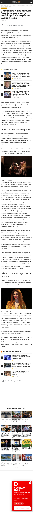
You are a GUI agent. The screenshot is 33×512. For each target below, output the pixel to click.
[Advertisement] (16, 394)
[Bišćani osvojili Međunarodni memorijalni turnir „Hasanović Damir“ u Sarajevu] (27, 414)
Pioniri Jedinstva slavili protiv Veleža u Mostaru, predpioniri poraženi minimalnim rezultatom (16, 421)
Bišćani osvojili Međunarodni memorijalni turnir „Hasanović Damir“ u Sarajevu (26, 421)
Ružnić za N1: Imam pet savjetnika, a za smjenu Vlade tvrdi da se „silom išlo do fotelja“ (16, 463)
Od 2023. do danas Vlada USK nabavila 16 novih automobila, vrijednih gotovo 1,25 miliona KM (6, 420)
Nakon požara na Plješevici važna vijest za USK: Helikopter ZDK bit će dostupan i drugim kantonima (5, 463)
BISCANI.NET (9, 508)
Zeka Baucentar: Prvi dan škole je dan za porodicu (27, 448)
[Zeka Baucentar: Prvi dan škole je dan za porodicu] (27, 443)
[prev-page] (15, 468)
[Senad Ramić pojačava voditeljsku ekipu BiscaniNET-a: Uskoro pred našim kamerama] (6, 443)
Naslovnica (3, 5)
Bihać (11, 5)
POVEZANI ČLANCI (12, 408)
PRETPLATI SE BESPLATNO (22, 508)
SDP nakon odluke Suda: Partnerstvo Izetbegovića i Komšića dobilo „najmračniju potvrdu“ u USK (27, 463)
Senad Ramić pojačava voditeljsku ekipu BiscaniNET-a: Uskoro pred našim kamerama (5, 449)
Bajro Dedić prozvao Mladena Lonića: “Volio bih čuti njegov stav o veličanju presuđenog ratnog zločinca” (26, 434)
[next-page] (17, 468)
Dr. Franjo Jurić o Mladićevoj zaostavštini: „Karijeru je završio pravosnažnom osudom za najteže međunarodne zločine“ (16, 435)
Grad (7, 5)
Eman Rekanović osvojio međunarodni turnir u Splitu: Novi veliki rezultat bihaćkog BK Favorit (6, 434)
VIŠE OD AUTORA (21, 408)
